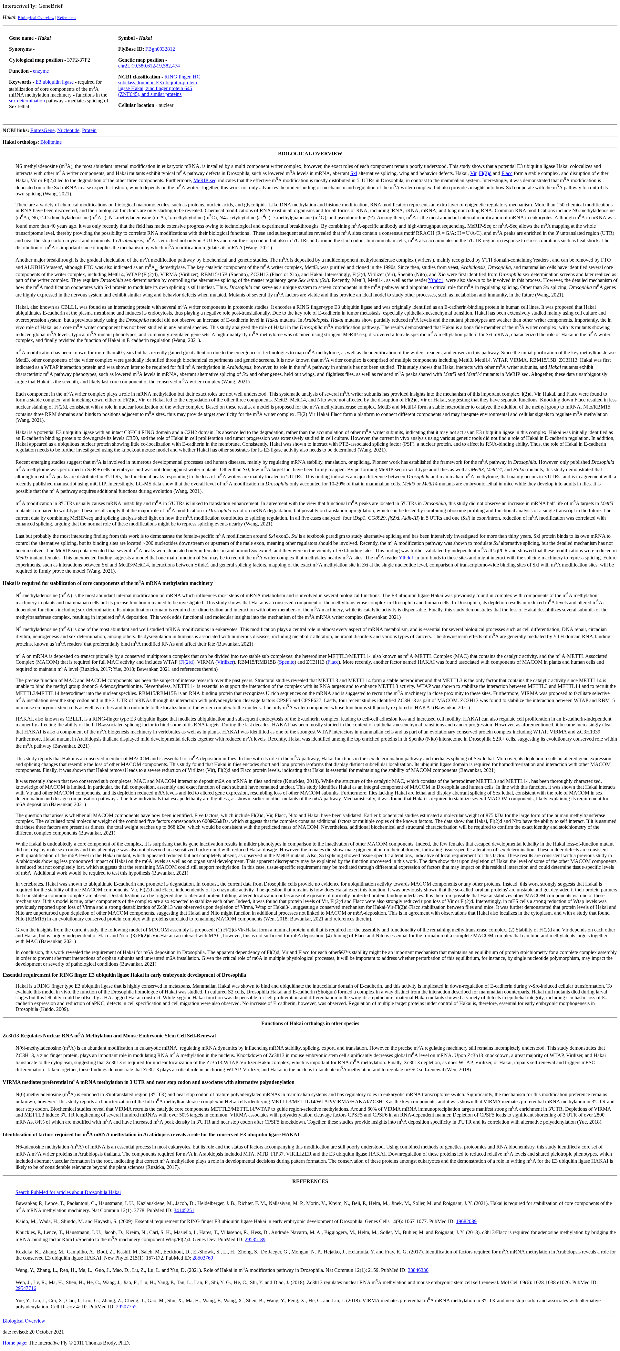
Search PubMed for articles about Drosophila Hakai (68, 1192)
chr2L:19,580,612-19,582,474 (149, 65)
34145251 (184, 1210)
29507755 (126, 1306)
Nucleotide (68, 130)
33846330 (418, 1270)
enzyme (41, 71)
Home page (14, 1343)
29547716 (26, 1288)
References (66, 17)
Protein (89, 130)
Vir (473, 173)
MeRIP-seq (205, 180)
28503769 (202, 1258)
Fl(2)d (485, 173)
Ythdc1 (435, 280)
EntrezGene (42, 130)
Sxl (353, 173)
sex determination (27, 100)
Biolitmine (51, 142)
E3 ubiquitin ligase (55, 82)
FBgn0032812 (160, 49)
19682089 (466, 1221)
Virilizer (225, 662)
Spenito (286, 662)
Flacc (506, 173)
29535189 (255, 1239)
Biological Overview (36, 17)
